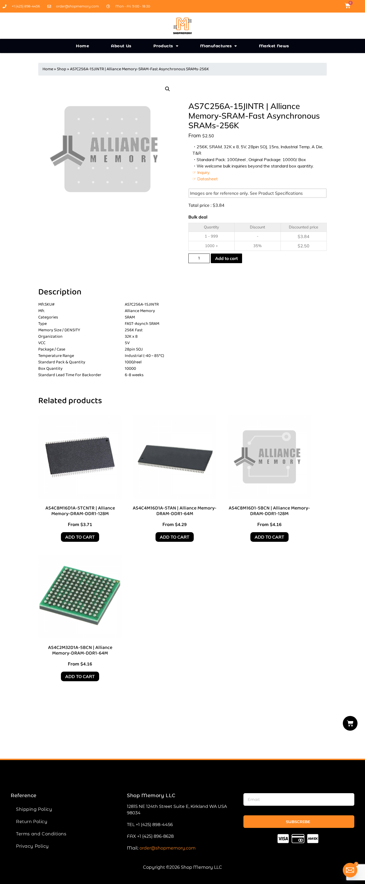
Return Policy (31, 821)
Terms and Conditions (41, 833)
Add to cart (226, 258)
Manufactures (216, 45)
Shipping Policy (34, 809)
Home (82, 45)
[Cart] (350, 723)
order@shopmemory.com (167, 848)
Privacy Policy (32, 846)
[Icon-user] (358, 6)
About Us (121, 45)
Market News (274, 45)
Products (163, 45)
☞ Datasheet (205, 178)
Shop (61, 69)
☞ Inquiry (201, 172)
